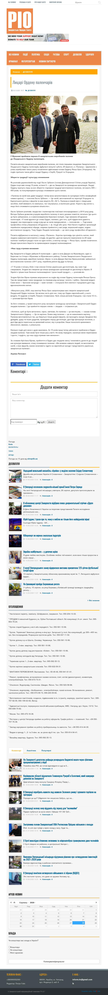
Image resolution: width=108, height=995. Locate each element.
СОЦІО (46, 54)
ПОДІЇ (25, 54)
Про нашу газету (40, 2)
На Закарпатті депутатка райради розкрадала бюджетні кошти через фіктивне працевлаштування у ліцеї (58, 761)
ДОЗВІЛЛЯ (77, 54)
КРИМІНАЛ (13, 61)
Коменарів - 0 (47, 479)
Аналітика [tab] (31, 750)
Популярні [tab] (46, 750)
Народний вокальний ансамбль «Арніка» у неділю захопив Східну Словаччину (58, 470)
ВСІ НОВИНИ (14, 54)
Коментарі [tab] (16, 750)
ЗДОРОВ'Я (90, 54)
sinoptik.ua (32, 458)
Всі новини (94, 600)
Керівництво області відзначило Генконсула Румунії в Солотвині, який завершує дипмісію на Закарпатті (58, 777)
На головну (12, 2)
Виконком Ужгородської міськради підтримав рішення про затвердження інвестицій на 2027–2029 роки (60, 858)
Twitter (36, 364)
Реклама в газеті (25, 2)
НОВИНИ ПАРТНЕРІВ (47, 61)
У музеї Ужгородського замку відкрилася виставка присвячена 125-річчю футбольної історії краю (60, 569)
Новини (16, 71)
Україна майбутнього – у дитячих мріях (40, 551)
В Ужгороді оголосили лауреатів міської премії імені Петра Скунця (52, 487)
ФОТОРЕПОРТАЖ (28, 61)
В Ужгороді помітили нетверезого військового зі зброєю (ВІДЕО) (51, 873)
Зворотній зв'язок (55, 2)
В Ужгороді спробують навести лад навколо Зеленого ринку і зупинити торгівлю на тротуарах (59, 793)
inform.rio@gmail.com (82, 979)
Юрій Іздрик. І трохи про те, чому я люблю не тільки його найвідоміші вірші (56, 519)
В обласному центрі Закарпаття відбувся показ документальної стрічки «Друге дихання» (58, 504)
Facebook (20, 364)
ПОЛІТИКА (36, 54)
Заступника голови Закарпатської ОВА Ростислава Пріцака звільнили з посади (58, 824)
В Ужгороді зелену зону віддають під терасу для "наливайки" (50, 808)
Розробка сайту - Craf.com (91, 991)
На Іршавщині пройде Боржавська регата (41, 584)
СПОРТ (66, 54)
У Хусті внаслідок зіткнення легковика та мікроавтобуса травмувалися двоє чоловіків (61, 840)
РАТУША (56, 54)
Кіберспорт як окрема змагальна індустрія (42, 535)
